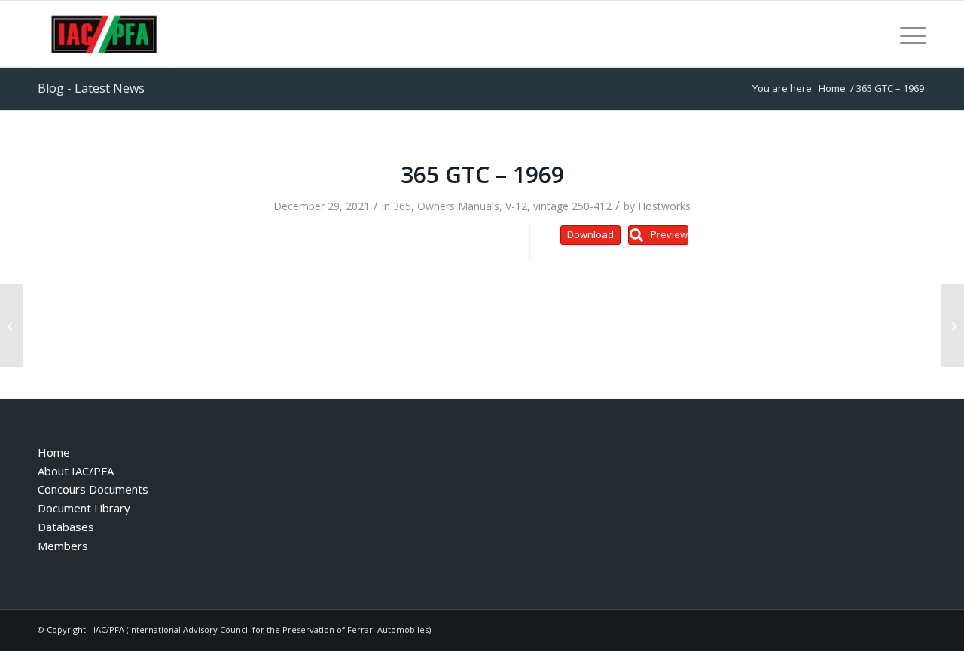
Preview (669, 234)
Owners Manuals (458, 206)
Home (54, 452)
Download (590, 234)
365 (402, 206)
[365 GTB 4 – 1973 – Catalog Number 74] (11, 325)
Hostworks (664, 206)
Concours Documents (93, 489)
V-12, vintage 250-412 (558, 206)
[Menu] (908, 34)
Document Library (84, 507)
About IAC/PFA (76, 470)
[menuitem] (908, 34)
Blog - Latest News (91, 88)
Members (63, 545)
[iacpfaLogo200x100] (104, 34)
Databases (66, 526)
